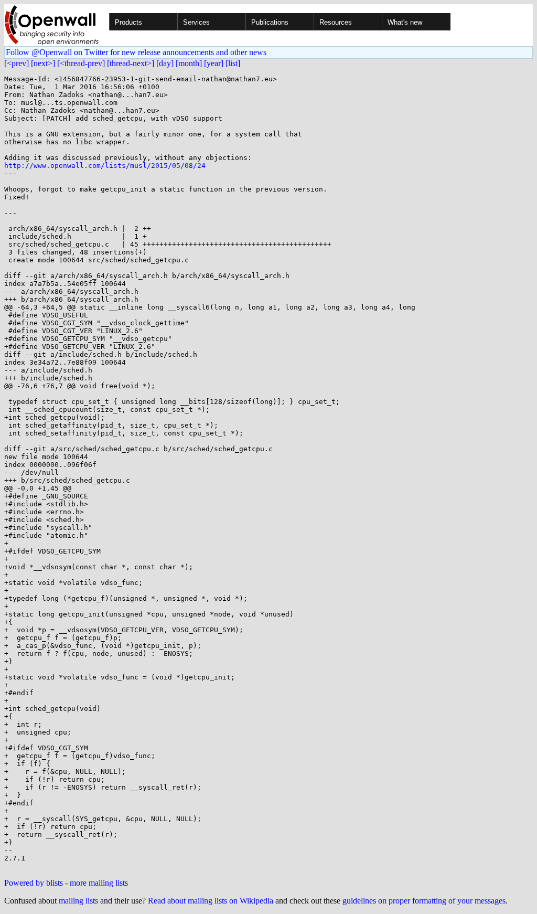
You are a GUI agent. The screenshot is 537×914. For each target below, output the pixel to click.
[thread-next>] (130, 63)
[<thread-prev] (81, 63)
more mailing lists (99, 882)
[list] (232, 63)
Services (196, 22)
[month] (189, 63)
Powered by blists (33, 882)
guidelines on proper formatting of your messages (424, 900)
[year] (213, 63)
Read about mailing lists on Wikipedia (210, 900)
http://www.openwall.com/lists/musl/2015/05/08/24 (105, 165)
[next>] (43, 63)
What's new (405, 22)
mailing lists (78, 900)
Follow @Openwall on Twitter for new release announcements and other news (136, 52)
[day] (165, 63)
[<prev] (16, 63)
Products (128, 22)
